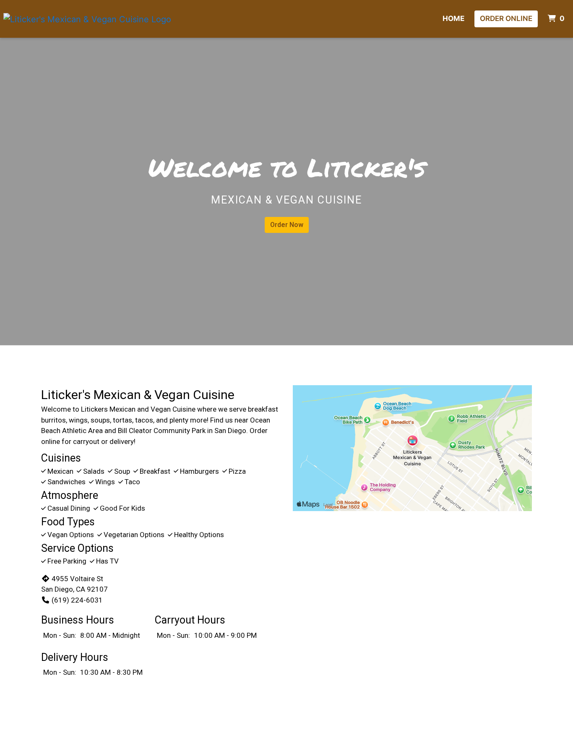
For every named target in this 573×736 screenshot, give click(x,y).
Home (453, 18)
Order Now (286, 225)
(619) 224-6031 (77, 600)
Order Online (506, 18)
